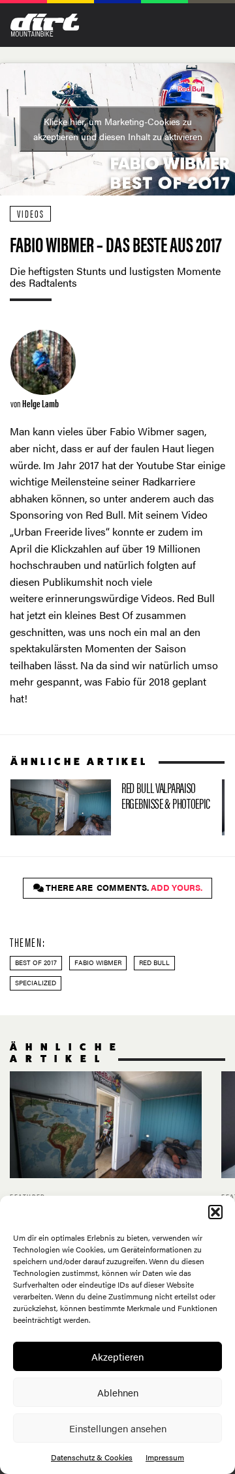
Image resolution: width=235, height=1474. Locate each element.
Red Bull (154, 962)
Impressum (165, 1457)
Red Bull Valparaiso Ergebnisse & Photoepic (111, 807)
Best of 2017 (36, 962)
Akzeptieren (117, 1356)
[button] (215, 1212)
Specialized (35, 982)
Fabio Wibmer (97, 962)
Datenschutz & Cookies (92, 1457)
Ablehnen (117, 1392)
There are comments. (123, 887)
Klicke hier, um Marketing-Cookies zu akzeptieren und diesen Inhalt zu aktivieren (117, 129)
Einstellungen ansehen (117, 1428)
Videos (30, 213)
